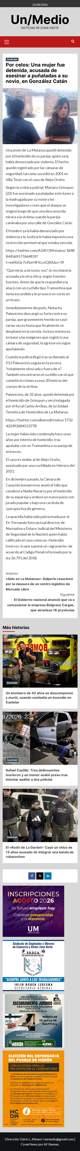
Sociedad (12, 59)
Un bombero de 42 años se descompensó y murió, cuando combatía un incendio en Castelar (39, 697)
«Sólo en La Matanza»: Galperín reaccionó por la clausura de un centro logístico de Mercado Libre (39, 581)
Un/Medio (40, 19)
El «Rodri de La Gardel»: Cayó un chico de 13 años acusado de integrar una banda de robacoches (40, 852)
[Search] (72, 41)
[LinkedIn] (47, 876)
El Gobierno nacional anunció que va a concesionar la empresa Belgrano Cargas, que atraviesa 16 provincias (40, 602)
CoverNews (29, 1144)
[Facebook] (31, 876)
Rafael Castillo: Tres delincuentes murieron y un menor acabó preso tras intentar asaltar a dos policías (37, 774)
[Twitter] (39, 876)
